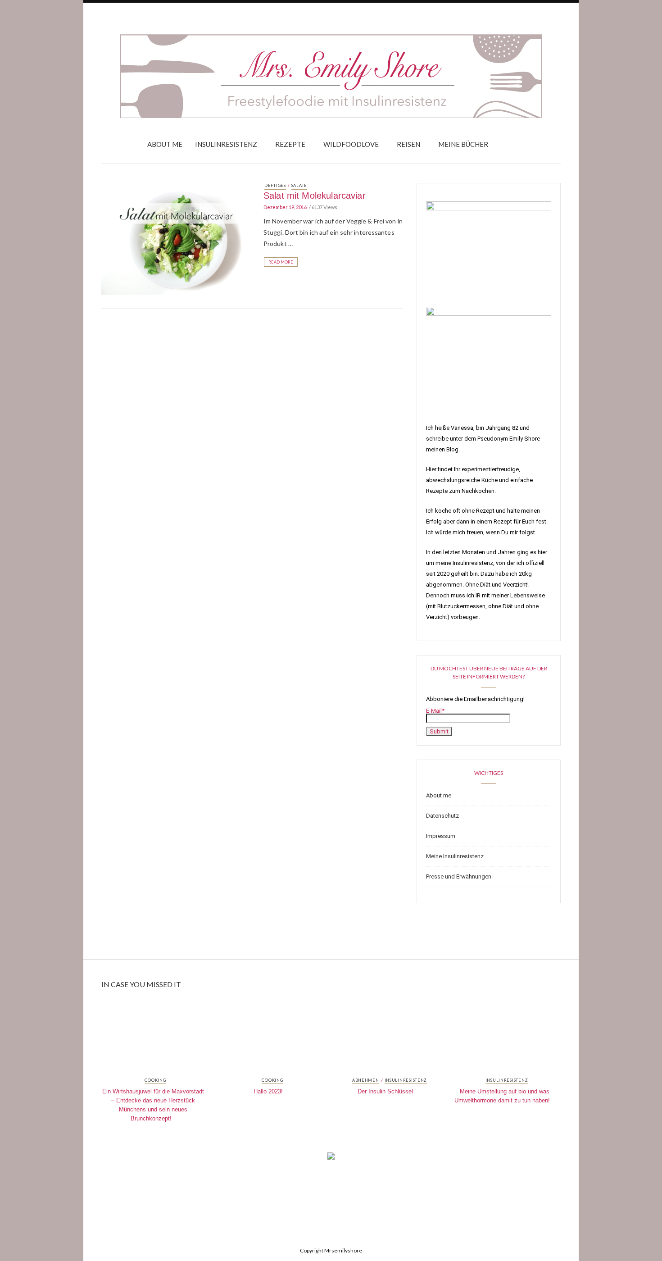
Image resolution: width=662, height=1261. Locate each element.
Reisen (408, 144)
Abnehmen (365, 1080)
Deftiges (275, 185)
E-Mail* (435, 710)
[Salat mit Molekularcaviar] (175, 237)
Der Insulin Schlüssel (385, 1091)
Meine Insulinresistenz (455, 856)
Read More (280, 261)
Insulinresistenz (226, 144)
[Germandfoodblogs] (331, 1158)
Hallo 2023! (268, 1091)
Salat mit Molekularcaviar (314, 195)
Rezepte (290, 144)
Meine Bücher (463, 144)
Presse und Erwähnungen (458, 876)
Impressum (440, 836)
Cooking (155, 1080)
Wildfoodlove (351, 144)
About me (164, 144)
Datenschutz (442, 815)
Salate (299, 185)
